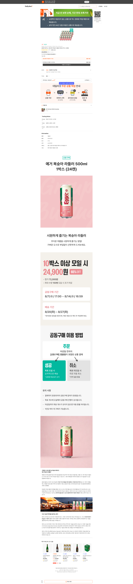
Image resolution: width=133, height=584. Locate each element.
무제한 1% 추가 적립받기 (66, 64)
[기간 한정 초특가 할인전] (66, 13)
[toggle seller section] (90, 70)
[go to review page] (91, 105)
